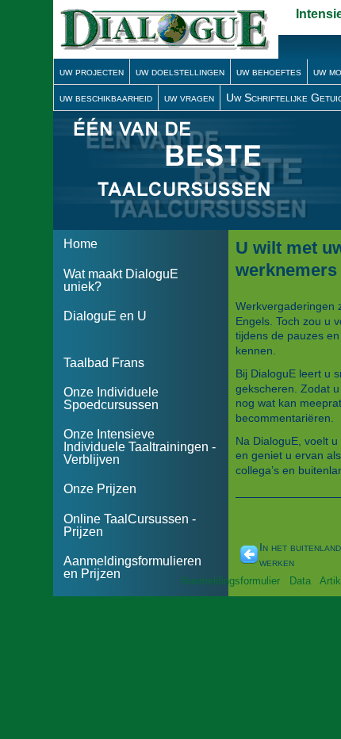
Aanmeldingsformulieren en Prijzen (132, 567)
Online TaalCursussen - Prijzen (129, 525)
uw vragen (189, 97)
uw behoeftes (268, 71)
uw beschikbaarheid (105, 97)
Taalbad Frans (103, 363)
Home (80, 244)
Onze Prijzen (99, 489)
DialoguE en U (105, 316)
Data (300, 581)
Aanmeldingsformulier (230, 581)
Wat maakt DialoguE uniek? (120, 280)
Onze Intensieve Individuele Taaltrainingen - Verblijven (139, 446)
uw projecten (91, 71)
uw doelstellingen (180, 71)
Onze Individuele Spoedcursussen (111, 398)
